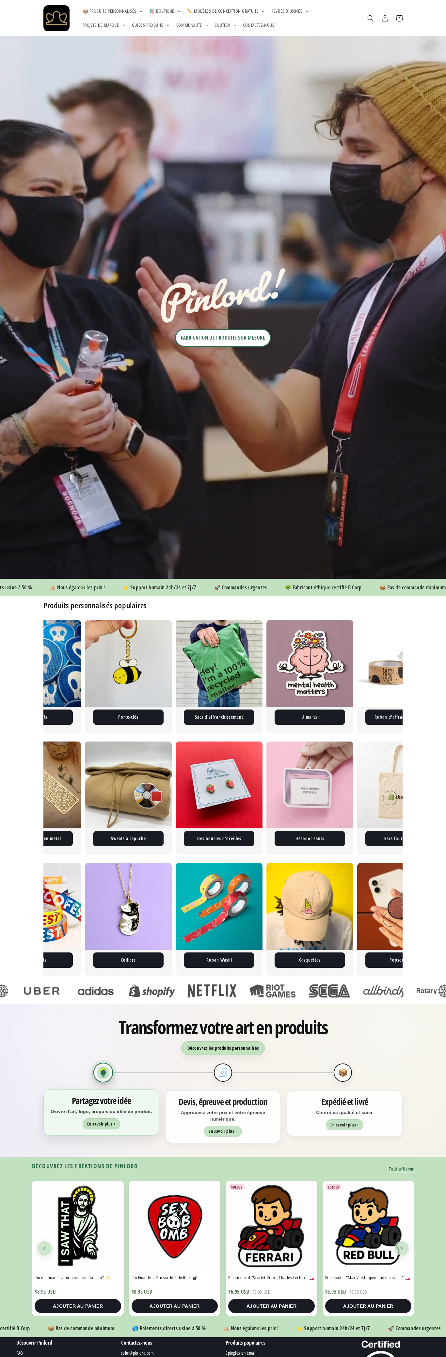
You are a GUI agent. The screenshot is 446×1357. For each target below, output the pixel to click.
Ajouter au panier (78, 1306)
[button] (112, 11)
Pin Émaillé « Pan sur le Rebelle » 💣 (68, 1277)
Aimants (161, 717)
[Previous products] (44, 1248)
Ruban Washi (71, 960)
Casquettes (161, 960)
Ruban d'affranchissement (252, 717)
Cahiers (310, 838)
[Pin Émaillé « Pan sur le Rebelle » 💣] (78, 1226)
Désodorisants (128, 838)
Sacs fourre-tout (219, 838)
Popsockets (252, 960)
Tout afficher (401, 1169)
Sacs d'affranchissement (70, 717)
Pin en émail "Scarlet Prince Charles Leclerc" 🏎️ (174, 1277)
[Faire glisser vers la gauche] (56, 676)
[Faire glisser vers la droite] (390, 676)
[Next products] (401, 1248)
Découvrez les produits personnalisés (223, 1048)
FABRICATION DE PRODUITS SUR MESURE (223, 337)
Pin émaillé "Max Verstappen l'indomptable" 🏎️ (271, 1277)
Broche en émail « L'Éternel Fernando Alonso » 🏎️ (366, 1280)
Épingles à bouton (343, 717)
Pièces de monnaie (400, 838)
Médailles (342, 960)
